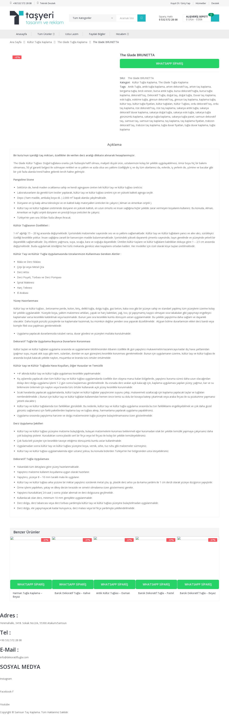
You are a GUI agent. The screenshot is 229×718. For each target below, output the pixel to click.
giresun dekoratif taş (161, 99)
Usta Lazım (71, 34)
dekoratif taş (138, 95)
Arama (141, 18)
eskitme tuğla (140, 99)
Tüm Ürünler (44, 34)
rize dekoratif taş (145, 108)
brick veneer (145, 91)
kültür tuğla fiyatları (144, 103)
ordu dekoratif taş (201, 103)
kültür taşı (125, 103)
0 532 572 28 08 (168, 19)
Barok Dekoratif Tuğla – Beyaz (198, 593)
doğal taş (172, 95)
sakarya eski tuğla (183, 112)
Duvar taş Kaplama (204, 95)
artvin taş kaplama (200, 86)
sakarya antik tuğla (187, 108)
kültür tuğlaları (164, 103)
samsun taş (131, 121)
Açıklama (114, 144)
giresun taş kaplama (186, 99)
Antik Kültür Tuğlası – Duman (113, 593)
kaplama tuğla (207, 99)
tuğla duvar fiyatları (172, 125)
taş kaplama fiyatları (192, 121)
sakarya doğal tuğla (160, 112)
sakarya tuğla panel (183, 116)
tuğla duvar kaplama (196, 125)
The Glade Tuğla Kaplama (72, 42)
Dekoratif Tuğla (156, 95)
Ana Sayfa (15, 42)
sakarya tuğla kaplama (157, 116)
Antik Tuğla (134, 86)
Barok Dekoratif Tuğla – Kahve (72, 593)
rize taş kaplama (165, 108)
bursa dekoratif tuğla (186, 91)
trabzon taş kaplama (148, 125)
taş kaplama (172, 121)
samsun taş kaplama (152, 121)
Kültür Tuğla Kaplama (39, 42)
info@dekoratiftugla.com (14, 657)
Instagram (6, 678)
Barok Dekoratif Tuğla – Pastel (156, 593)
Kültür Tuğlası (181, 103)
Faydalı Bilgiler (97, 34)
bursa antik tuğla (163, 91)
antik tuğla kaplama (153, 86)
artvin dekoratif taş (177, 86)
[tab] (114, 145)
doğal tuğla (185, 95)
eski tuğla (125, 99)
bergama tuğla (128, 91)
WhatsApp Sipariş (169, 63)
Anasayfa (21, 34)
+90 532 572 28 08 (11, 640)
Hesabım (121, 34)
